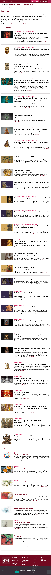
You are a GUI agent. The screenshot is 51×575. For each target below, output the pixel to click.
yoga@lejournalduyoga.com (10, 23)
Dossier (16, 520)
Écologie (19, 4)
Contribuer (24, 564)
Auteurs (5, 7)
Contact (23, 563)
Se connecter (14, 561)
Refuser (22, 572)
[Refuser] (49, 570)
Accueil (2, 7)
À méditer (16, 480)
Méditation (12, 4)
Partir (15, 506)
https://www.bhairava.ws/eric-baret (30, 23)
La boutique (24, 561)
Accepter (17, 572)
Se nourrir (16, 466)
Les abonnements (15, 559)
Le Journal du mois (43, 4)
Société (15, 452)
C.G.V (42, 559)
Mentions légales (44, 557)
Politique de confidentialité (31, 572)
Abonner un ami (15, 560)
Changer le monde (28, 4)
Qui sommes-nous (25, 560)
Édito (15, 492)
